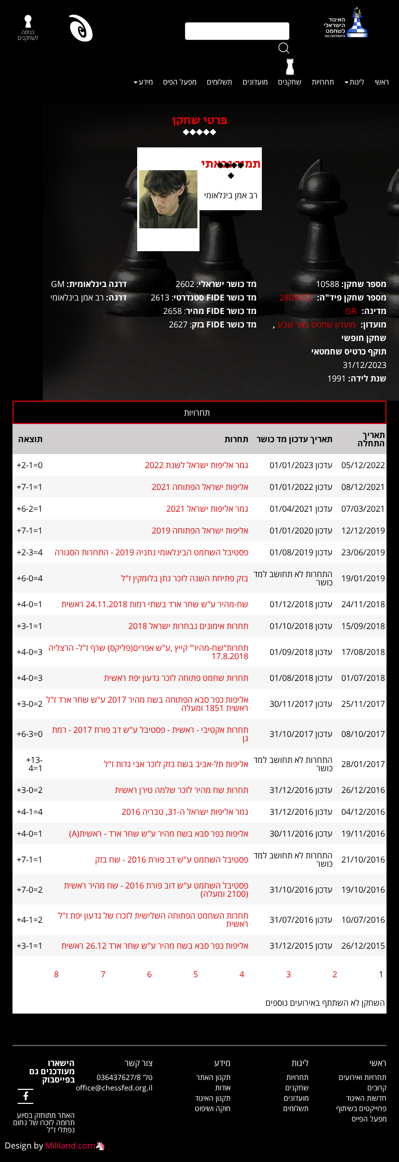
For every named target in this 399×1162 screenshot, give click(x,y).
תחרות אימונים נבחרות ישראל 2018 (188, 626)
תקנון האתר (213, 1077)
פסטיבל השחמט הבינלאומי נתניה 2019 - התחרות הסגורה (151, 552)
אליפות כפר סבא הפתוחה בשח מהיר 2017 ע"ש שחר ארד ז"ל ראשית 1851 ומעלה (147, 704)
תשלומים (219, 82)
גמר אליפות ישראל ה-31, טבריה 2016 (185, 811)
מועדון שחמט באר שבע (316, 324)
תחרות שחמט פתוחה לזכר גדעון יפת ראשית (176, 677)
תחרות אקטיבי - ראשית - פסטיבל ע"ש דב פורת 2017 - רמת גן (150, 734)
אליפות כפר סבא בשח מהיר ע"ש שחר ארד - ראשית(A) (158, 833)
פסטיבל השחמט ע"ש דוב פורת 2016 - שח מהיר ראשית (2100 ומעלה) (156, 889)
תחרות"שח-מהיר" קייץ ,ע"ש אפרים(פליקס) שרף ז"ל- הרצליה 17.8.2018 (148, 652)
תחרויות (323, 82)
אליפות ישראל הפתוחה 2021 (200, 487)
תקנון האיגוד (213, 1098)
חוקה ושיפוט (213, 1108)
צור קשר (139, 1063)
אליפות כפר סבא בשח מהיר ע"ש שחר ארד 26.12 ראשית (154, 945)
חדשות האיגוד (366, 1098)
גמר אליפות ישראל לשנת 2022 (196, 465)
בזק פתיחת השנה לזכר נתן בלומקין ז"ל (184, 578)
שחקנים (289, 82)
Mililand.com (70, 1145)
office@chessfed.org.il (114, 1087)
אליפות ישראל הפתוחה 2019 (200, 530)
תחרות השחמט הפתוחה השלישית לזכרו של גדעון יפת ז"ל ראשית (153, 919)
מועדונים (255, 82)
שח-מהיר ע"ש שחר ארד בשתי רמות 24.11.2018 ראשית (154, 604)
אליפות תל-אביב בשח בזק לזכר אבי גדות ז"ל (176, 764)
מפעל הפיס (179, 82)
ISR (351, 311)
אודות (223, 1087)
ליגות (357, 82)
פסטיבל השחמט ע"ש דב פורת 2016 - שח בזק (171, 859)
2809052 (296, 297)
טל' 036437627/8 (125, 1077)
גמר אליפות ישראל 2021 (207, 508)
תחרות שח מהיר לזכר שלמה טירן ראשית (181, 790)
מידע (146, 82)
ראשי (382, 82)
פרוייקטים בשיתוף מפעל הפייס (361, 1113)
